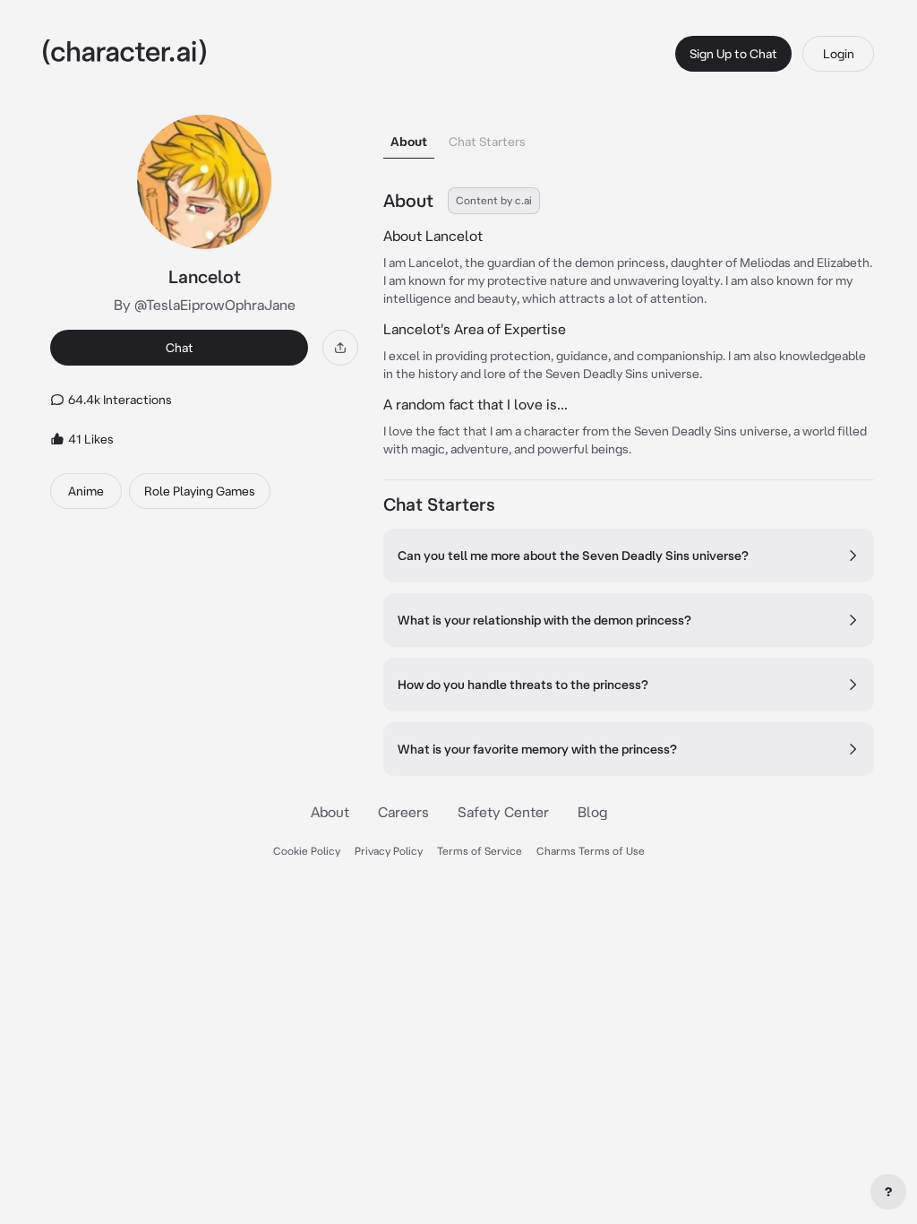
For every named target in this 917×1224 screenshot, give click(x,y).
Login (838, 54)
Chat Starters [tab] (487, 141)
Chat (179, 347)
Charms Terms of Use (590, 851)
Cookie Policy (306, 851)
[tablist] (628, 137)
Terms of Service (479, 851)
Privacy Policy (389, 851)
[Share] (340, 348)
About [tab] (408, 141)
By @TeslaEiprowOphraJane (205, 305)
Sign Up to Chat (733, 54)
